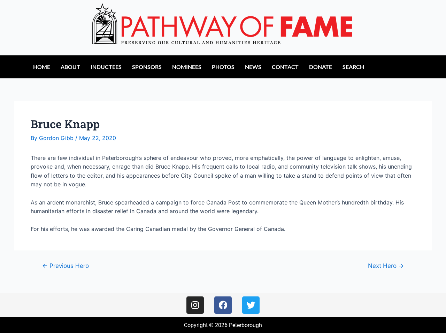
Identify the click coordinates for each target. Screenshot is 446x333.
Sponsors (147, 66)
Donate (320, 66)
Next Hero (386, 266)
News (253, 66)
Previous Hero (65, 266)
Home (41, 66)
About (70, 66)
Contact (285, 66)
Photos (223, 66)
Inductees (106, 66)
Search (353, 66)
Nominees (186, 66)
